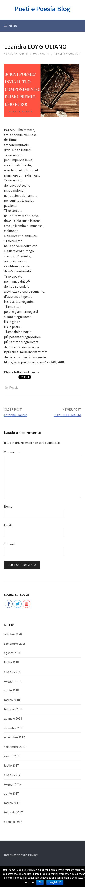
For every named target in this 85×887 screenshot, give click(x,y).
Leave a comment (67, 54)
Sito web (10, 544)
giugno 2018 (12, 672)
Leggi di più (55, 882)
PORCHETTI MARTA (67, 415)
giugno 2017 (12, 775)
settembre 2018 (15, 643)
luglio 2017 (11, 765)
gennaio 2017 (13, 822)
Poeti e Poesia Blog (42, 8)
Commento (12, 452)
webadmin (41, 54)
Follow (17, 591)
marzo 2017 (12, 803)
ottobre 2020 (13, 634)
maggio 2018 (12, 681)
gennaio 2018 (13, 718)
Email (8, 525)
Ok (40, 882)
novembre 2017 (14, 737)
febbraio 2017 (13, 812)
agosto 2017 (12, 756)
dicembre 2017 (14, 728)
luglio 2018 (11, 662)
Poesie (13, 387)
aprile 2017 (11, 793)
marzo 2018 (12, 700)
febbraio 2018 (13, 709)
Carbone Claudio (15, 415)
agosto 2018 (12, 653)
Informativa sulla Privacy (21, 855)
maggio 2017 (12, 784)
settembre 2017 (15, 747)
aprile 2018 (11, 690)
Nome (8, 506)
